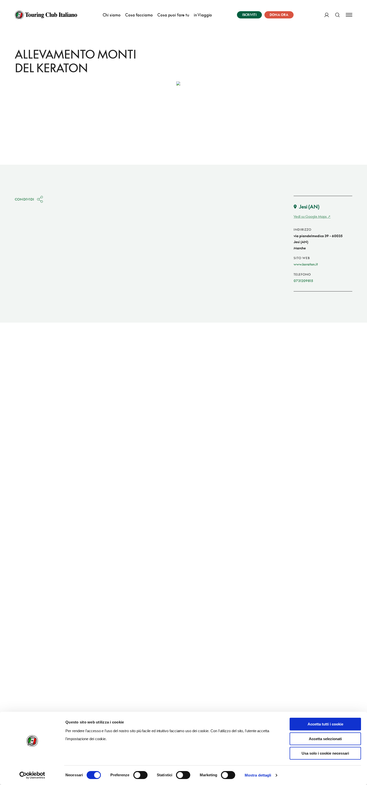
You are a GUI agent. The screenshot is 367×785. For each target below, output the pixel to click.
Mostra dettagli (258, 775)
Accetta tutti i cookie (325, 724)
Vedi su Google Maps (310, 216)
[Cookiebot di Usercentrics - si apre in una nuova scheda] (32, 775)
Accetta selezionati (325, 739)
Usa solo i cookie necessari (325, 753)
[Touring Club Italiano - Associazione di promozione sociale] (46, 14)
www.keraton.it (306, 264)
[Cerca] (337, 15)
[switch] (140, 775)
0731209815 (303, 281)
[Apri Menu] (349, 15)
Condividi (24, 199)
